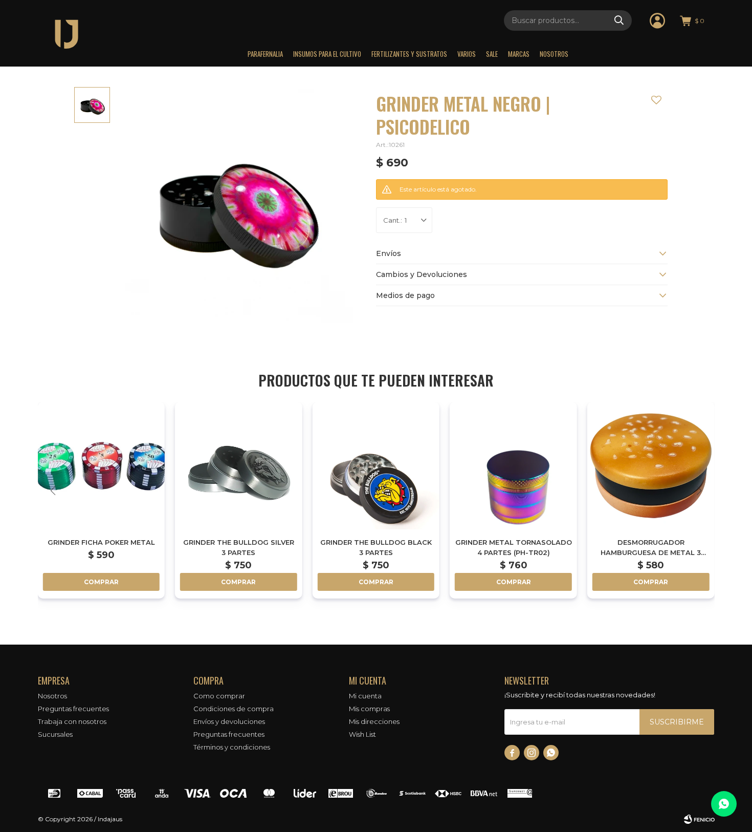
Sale (492, 54)
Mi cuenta (365, 696)
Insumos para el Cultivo (327, 54)
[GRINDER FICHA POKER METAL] (101, 465)
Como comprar (219, 696)
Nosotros (554, 54)
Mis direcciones (374, 721)
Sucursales (55, 734)
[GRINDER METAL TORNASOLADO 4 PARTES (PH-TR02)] (513, 465)
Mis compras (369, 709)
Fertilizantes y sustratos (409, 54)
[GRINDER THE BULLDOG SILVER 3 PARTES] (238, 465)
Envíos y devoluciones (229, 721)
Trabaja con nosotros (72, 721)
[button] (619, 20)
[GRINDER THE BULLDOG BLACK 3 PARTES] (376, 465)
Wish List (362, 734)
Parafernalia (265, 54)
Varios (466, 54)
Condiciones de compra (233, 709)
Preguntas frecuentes (73, 709)
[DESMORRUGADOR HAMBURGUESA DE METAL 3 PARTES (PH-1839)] (651, 465)
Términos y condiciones (231, 747)
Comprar (101, 582)
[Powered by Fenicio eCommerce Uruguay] (699, 819)
